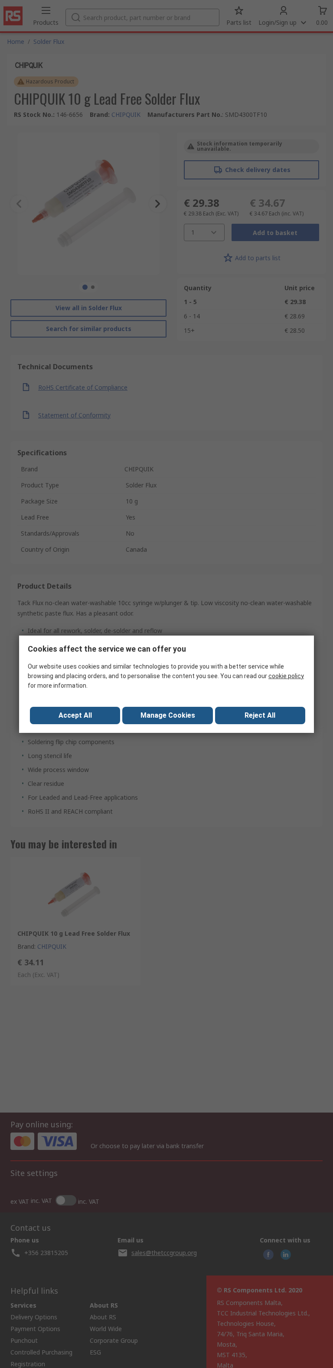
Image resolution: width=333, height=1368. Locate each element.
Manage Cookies (167, 715)
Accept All (75, 715)
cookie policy (286, 675)
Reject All (260, 715)
